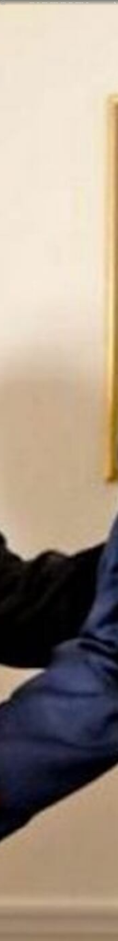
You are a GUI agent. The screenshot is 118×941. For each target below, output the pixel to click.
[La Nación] (4, 3)
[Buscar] (115, 3)
